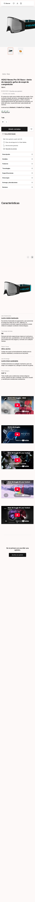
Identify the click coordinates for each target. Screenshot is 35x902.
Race (8, 74)
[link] (13, 3)
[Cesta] (21, 3)
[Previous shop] (28, 257)
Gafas (4, 74)
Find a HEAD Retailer (10, 134)
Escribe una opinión (17, 555)
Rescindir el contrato (11, 148)
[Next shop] (32, 257)
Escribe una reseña (9, 93)
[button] (17, 154)
